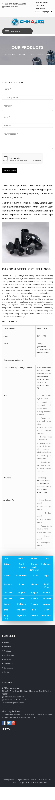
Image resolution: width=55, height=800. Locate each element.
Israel (6, 609)
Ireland (34, 598)
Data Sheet (8, 663)
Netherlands (21, 609)
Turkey (34, 575)
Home (6, 642)
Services (7, 659)
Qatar (6, 564)
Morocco (46, 604)
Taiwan (21, 598)
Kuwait (34, 558)
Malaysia (21, 604)
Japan (46, 609)
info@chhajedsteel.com (14, 702)
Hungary (34, 592)
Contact (7, 672)
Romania (46, 615)
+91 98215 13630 (10, 699)
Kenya (21, 584)
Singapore (8, 584)
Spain (6, 604)
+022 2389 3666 (10, 697)
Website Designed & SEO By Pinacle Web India (30, 782)
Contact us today (11, 7)
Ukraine (34, 615)
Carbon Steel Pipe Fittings (40, 54)
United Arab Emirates (34, 567)
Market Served (10, 655)
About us (7, 646)
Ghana (34, 584)
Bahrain (21, 558)
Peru (34, 609)
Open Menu (15, 31)
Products (23, 54)
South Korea (21, 575)
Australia (7, 598)
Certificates (8, 668)
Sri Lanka (7, 592)
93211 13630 (23, 699)
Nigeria (34, 604)
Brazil (6, 575)
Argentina (21, 615)
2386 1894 (21, 697)
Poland (46, 592)
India (5, 558)
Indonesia (46, 598)
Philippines (46, 564)
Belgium (21, 592)
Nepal (46, 575)
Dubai (46, 558)
